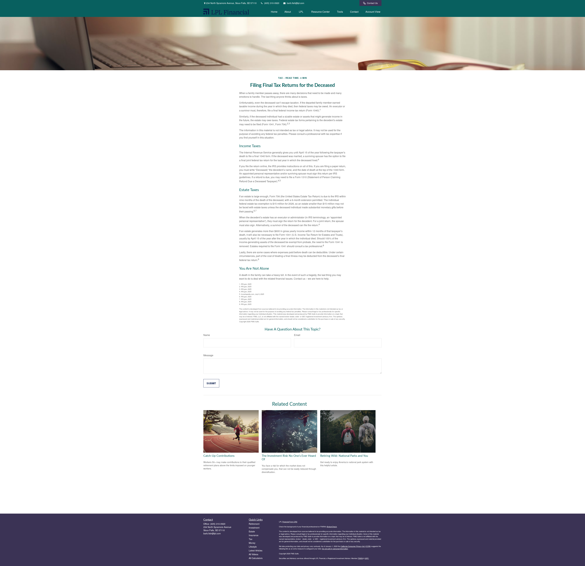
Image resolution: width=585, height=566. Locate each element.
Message (208, 355)
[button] (274, 11)
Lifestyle (253, 546)
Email (297, 335)
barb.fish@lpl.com (295, 3)
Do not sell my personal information (335, 548)
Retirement (254, 523)
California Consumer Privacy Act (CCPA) (356, 546)
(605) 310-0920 (271, 3)
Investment (254, 527)
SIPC (367, 558)
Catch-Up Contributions (218, 455)
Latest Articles (255, 550)
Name (206, 335)
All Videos (253, 554)
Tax (250, 539)
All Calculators (255, 558)
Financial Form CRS (289, 521)
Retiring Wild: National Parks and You (344, 455)
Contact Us (372, 3)
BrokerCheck (332, 526)
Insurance (253, 535)
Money (252, 542)
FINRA (360, 558)
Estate (252, 531)
